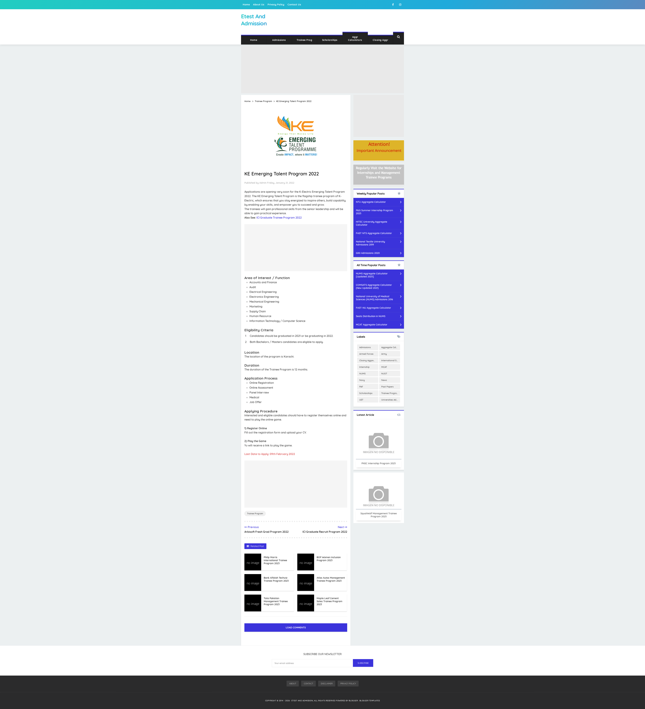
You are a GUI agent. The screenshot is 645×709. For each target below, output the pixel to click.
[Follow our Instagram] (400, 4)
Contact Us (294, 4)
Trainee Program (255, 513)
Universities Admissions (390, 399)
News (384, 380)
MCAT (384, 367)
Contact (308, 683)
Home (246, 4)
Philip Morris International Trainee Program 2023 (275, 560)
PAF (361, 386)
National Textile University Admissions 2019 (370, 243)
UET (361, 399)
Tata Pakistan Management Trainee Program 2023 (276, 601)
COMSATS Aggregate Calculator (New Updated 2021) (374, 286)
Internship (364, 367)
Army (384, 353)
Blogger (353, 700)
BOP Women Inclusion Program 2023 (329, 559)
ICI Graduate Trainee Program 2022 (279, 217)
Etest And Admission (302, 700)
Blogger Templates (369, 700)
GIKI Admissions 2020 (368, 253)
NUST (384, 373)
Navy (362, 380)
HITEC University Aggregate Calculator (371, 223)
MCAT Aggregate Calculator (371, 324)
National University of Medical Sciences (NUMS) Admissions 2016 (374, 298)
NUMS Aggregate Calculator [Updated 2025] (372, 275)
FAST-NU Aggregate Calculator (373, 307)
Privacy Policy (276, 4)
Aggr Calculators (355, 38)
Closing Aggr (380, 39)
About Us (258, 4)
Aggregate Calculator (390, 347)
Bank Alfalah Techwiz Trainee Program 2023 (276, 579)
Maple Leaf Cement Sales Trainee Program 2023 (329, 601)
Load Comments (296, 627)
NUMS (362, 373)
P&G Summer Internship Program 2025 (374, 212)
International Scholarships (390, 360)
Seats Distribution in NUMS (370, 316)
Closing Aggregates (368, 360)
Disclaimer (327, 683)
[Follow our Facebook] (393, 4)
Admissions (279, 39)
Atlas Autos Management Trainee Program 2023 (331, 579)
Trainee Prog (304, 39)
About (292, 683)
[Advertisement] (322, 69)
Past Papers (387, 386)
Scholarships (329, 39)
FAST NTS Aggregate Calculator (374, 233)
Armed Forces (366, 353)
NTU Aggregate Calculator (371, 201)
